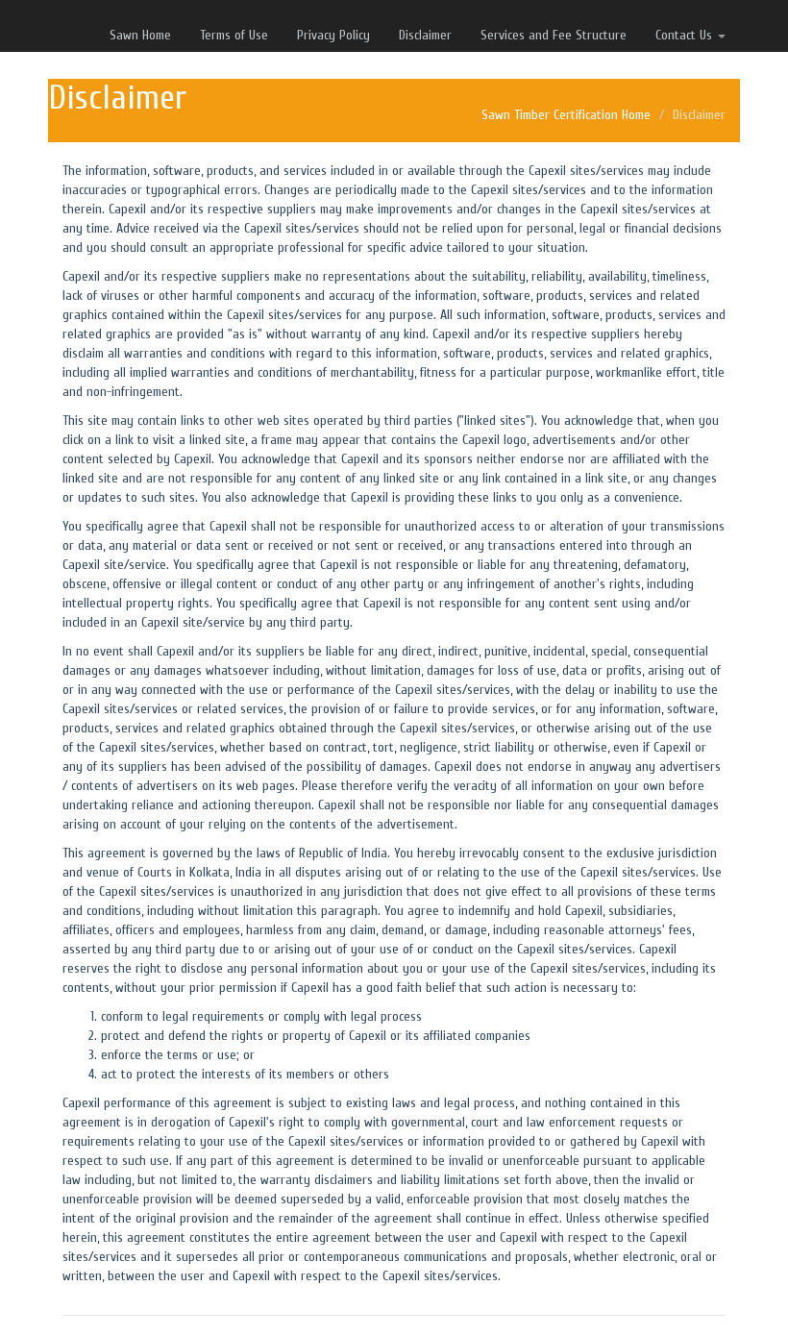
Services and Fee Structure (553, 35)
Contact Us (685, 35)
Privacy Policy (333, 35)
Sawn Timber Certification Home (566, 115)
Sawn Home (140, 35)
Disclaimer (425, 35)
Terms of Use (234, 35)
